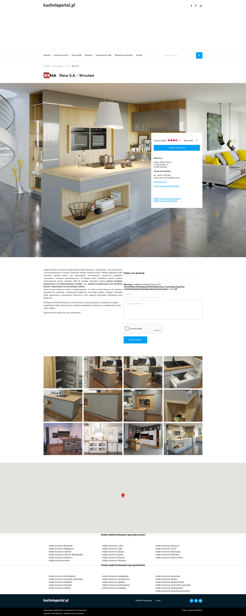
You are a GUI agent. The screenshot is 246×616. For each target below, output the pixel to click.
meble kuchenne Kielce (59, 561)
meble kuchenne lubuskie (60, 585)
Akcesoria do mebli (103, 55)
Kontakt (139, 55)
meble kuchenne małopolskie (115, 576)
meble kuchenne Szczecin (167, 546)
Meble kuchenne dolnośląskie (167, 199)
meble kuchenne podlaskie (114, 588)
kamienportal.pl (81, 610)
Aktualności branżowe (124, 55)
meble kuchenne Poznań (113, 558)
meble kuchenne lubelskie (60, 582)
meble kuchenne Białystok (61, 546)
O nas (158, 600)
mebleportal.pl (58, 610)
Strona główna (58, 66)
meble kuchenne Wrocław (167, 555)
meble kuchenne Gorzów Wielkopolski (66, 555)
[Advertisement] (123, 31)
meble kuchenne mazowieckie (116, 579)
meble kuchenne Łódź (112, 549)
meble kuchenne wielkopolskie (169, 588)
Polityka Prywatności (144, 600)
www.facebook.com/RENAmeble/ (166, 186)
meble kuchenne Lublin (112, 546)
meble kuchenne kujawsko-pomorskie (66, 579)
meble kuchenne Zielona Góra (169, 558)
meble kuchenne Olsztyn (113, 552)
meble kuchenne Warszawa (168, 552)
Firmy (67, 66)
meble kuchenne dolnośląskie (62, 576)
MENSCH (199, 610)
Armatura (88, 55)
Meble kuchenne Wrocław (165, 201)
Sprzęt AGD (76, 55)
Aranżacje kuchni (61, 55)
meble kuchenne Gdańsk (60, 552)
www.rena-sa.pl (160, 182)
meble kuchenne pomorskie (167, 576)
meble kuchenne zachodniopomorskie (172, 591)
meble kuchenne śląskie (166, 579)
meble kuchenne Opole (112, 555)
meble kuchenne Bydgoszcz (61, 549)
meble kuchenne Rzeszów (114, 561)
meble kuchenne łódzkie (60, 588)
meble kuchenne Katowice (61, 558)
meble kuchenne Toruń (165, 549)
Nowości (47, 55)
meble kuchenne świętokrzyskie (169, 582)
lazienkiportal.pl (69, 610)
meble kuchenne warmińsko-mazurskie (173, 585)
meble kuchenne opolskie (113, 582)
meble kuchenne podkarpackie (116, 585)
